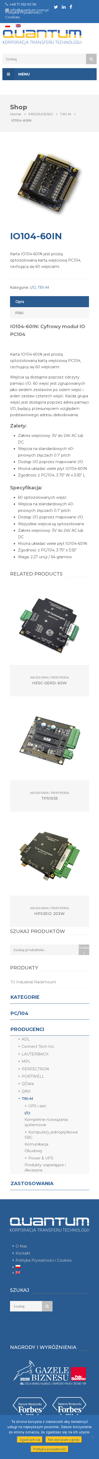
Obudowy (34, 1150)
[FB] (71, 7)
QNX (26, 1091)
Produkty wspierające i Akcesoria (45, 1168)
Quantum (49, 37)
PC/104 (20, 1013)
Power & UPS (40, 1158)
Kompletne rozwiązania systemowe (46, 1122)
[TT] (56, 7)
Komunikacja (36, 1144)
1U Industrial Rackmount (33, 982)
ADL (26, 1039)
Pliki (19, 313)
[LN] (64, 7)
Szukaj (84, 949)
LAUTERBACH (35, 1054)
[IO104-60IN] (49, 184)
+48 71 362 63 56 (23, 4)
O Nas (21, 1246)
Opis (19, 301)
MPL (26, 1061)
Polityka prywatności (49, 1449)
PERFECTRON (35, 1069)
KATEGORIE (25, 997)
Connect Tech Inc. (38, 1046)
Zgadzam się (30, 1439)
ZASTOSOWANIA (32, 1183)
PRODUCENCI (40, 114)
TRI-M (65, 114)
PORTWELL (33, 1076)
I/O (33, 287)
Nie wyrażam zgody (63, 1439)
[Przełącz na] (7, 25)
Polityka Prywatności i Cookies (44, 1260)
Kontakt (23, 1253)
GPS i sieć (37, 1106)
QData (28, 1083)
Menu (23, 74)
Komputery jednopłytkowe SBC (51, 1135)
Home (15, 114)
